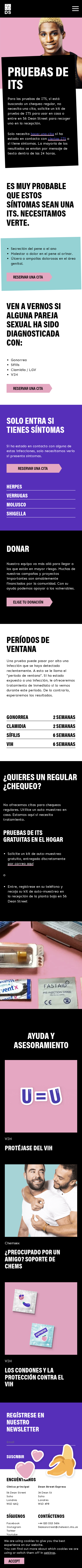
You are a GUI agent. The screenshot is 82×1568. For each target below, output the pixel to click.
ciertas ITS (57, 139)
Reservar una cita (28, 277)
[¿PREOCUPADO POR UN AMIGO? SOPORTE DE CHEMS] (41, 1200)
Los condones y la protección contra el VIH (34, 1377)
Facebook (13, 1523)
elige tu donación (28, 602)
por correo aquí (20, 863)
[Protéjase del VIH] (41, 1096)
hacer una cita (42, 134)
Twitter (11, 1530)
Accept (14, 1561)
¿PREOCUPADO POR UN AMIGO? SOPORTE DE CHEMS (32, 1258)
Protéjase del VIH (28, 1147)
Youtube (12, 1534)
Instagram (14, 1527)
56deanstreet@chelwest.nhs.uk (58, 1527)
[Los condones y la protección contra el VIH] (41, 1318)
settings (49, 1553)
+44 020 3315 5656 (48, 1523)
